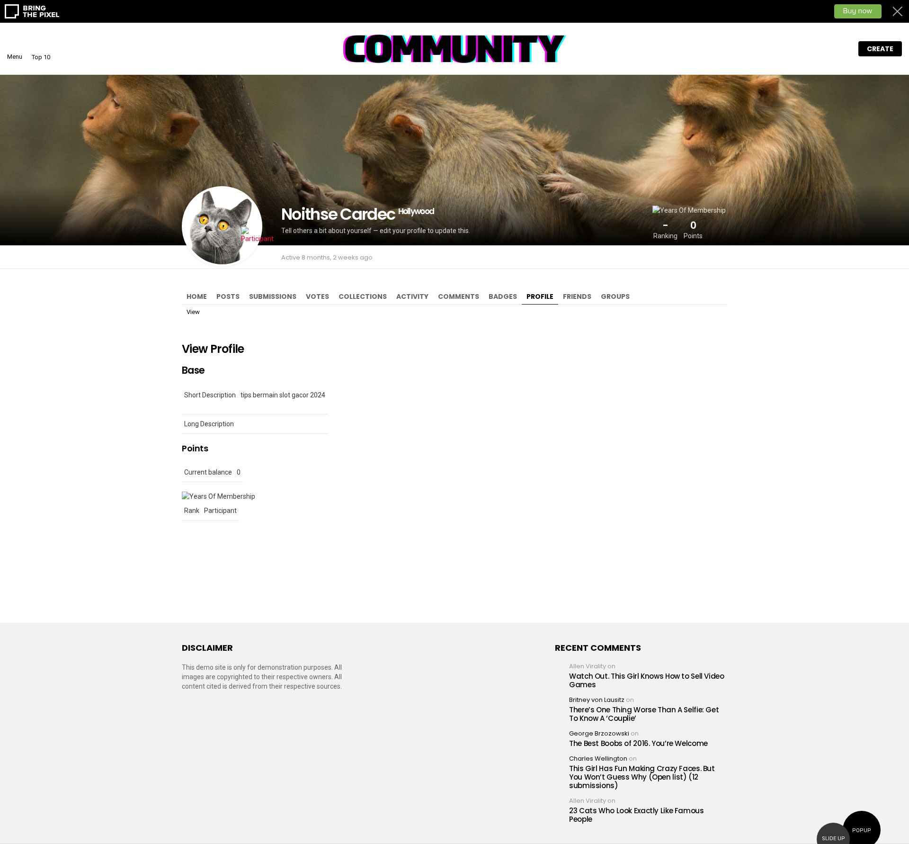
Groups (615, 296)
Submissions (272, 296)
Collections (363, 296)
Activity (412, 296)
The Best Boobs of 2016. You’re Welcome (638, 743)
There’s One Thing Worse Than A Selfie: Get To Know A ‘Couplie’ (644, 714)
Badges (503, 296)
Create (880, 49)
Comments (458, 296)
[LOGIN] (841, 49)
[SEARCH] (821, 49)
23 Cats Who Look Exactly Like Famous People (636, 815)
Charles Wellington (598, 758)
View (193, 311)
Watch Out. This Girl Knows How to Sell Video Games (646, 680)
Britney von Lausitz (596, 699)
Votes (317, 296)
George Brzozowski (599, 733)
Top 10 (41, 57)
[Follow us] (801, 49)
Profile (539, 296)
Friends (577, 296)
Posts (228, 296)
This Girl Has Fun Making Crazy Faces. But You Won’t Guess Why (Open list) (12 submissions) (642, 776)
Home (197, 296)
